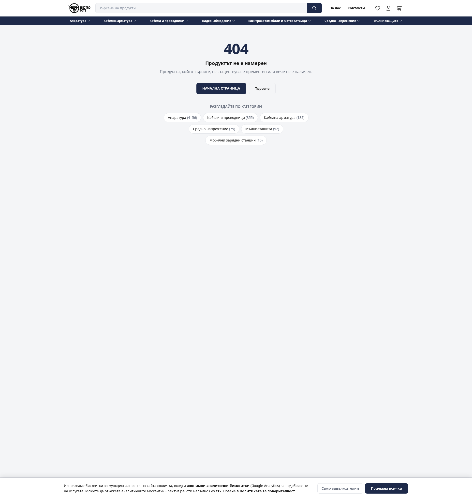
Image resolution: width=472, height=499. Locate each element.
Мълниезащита (385, 21)
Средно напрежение (340, 21)
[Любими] (378, 8)
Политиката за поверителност (267, 491)
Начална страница (221, 88)
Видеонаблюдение (216, 21)
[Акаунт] (388, 8)
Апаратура (78, 21)
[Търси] (314, 8)
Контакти (356, 8)
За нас (335, 8)
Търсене (262, 88)
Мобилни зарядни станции (236, 140)
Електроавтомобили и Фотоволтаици (277, 21)
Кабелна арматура (118, 21)
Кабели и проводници (167, 21)
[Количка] (399, 8)
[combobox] (201, 8)
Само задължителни (340, 488)
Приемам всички (386, 488)
